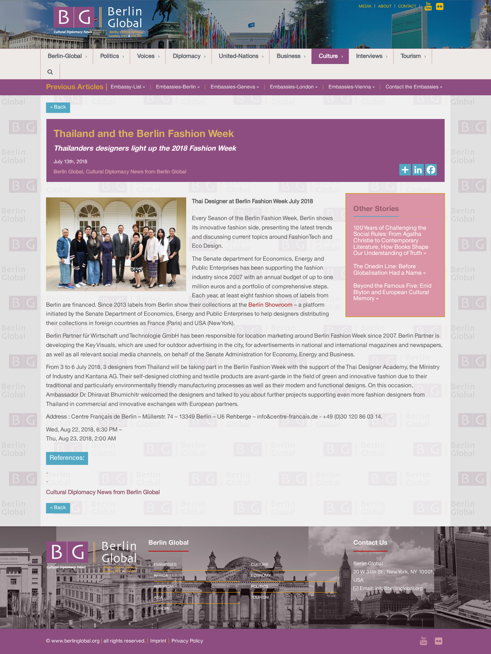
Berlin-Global (65, 56)
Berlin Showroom (270, 305)
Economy (261, 575)
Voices (146, 56)
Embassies (165, 565)
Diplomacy (187, 56)
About (384, 6)
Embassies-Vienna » (352, 87)
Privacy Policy (187, 641)
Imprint (158, 641)
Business (288, 56)
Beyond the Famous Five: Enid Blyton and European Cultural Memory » (392, 292)
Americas (164, 587)
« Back (58, 107)
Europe (162, 608)
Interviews (369, 56)
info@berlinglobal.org (399, 588)
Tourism (411, 56)
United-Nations (238, 56)
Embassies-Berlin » (177, 87)
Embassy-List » (128, 87)
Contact (407, 6)
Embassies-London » (293, 87)
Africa (161, 575)
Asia (158, 597)
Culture (328, 56)
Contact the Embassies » (414, 87)
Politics (109, 56)
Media (365, 6)
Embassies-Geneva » (235, 87)
